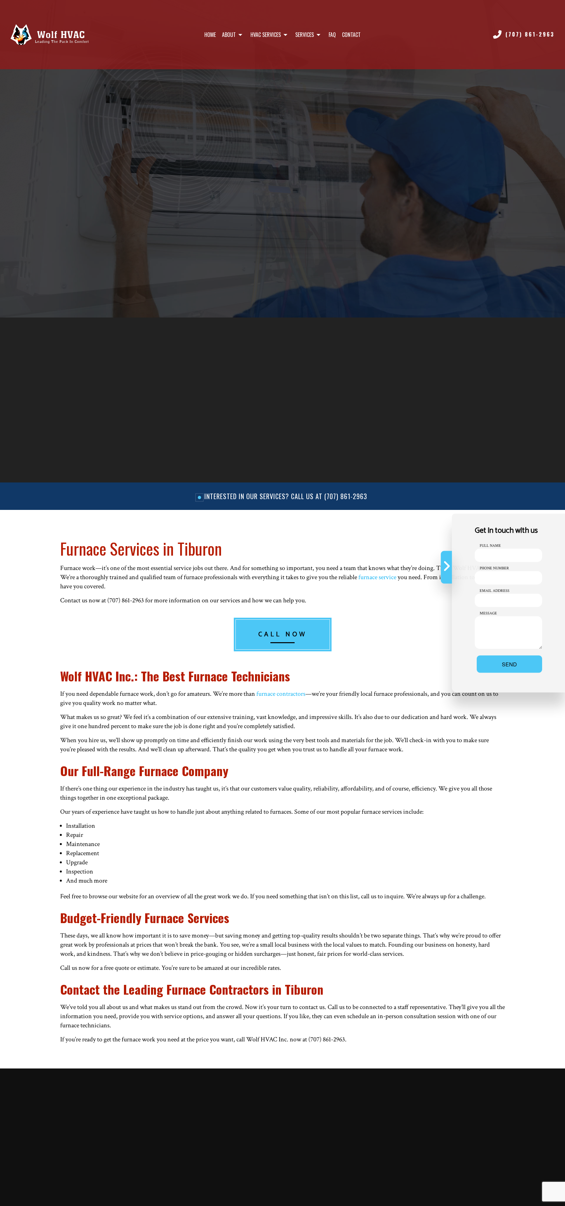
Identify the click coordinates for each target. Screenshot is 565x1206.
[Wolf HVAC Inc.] (49, 34)
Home (210, 35)
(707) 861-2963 (530, 34)
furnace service (377, 577)
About (229, 35)
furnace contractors (280, 694)
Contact (351, 35)
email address (494, 590)
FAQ (332, 35)
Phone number (494, 568)
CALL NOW (282, 634)
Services (304, 35)
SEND (509, 664)
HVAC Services (265, 35)
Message (488, 613)
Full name (490, 545)
